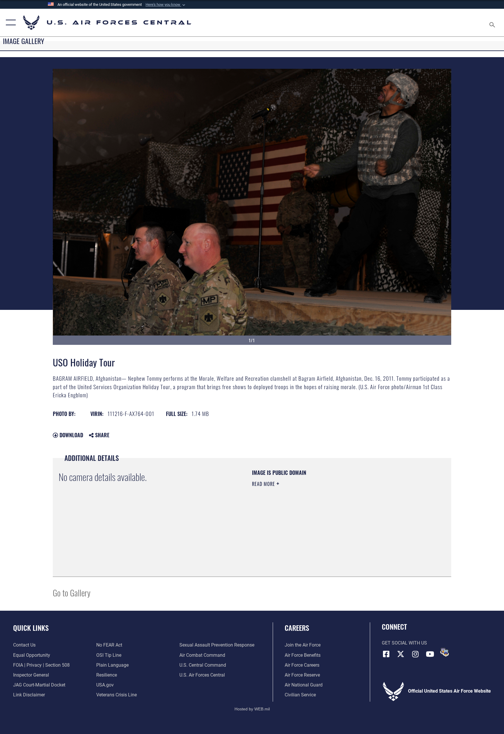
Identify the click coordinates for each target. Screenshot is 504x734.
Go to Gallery (71, 592)
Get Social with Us (404, 643)
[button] (166, 5)
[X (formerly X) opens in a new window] (400, 654)
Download (70, 435)
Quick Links (31, 627)
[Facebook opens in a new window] (386, 654)
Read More (264, 483)
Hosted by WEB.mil (252, 709)
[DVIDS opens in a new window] (444, 652)
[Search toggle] (493, 22)
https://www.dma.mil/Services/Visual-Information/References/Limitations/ (320, 521)
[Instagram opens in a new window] (415, 654)
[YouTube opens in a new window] (430, 654)
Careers (297, 627)
